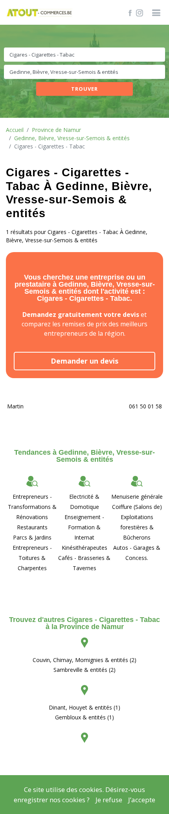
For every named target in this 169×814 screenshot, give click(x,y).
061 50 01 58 (145, 406)
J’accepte (141, 799)
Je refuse (109, 799)
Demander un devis (84, 361)
